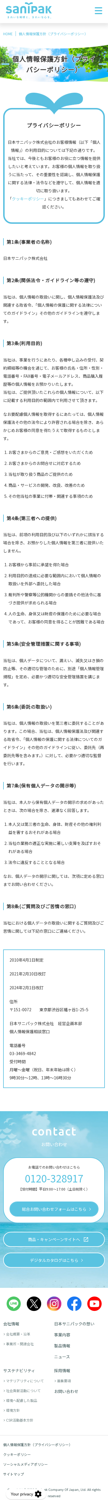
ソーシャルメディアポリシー (25, 1464)
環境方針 (13, 1410)
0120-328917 (54, 1178)
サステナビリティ (19, 1370)
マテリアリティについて (25, 1380)
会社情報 (11, 1324)
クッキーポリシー (17, 1454)
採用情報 (62, 1370)
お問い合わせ (66, 1391)
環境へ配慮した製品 (21, 1400)
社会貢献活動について (23, 1390)
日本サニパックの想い (74, 1324)
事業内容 (62, 1335)
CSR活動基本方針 (19, 1420)
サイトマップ (13, 1474)
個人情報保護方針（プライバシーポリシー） (37, 1444)
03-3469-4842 (23, 1053)
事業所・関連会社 (20, 1343)
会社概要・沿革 (18, 1333)
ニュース (62, 1356)
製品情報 (62, 1345)
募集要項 (64, 1380)
